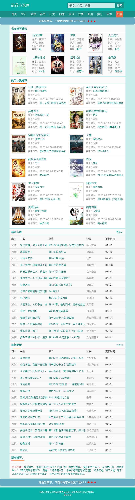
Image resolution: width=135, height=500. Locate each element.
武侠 (33, 14)
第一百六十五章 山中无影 (53, 127)
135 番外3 (103, 151)
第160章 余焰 (56, 258)
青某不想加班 (93, 417)
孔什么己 (91, 410)
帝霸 (72, 35)
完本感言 (44, 175)
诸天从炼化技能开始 (31, 410)
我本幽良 (91, 271)
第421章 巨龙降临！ (60, 278)
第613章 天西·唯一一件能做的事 (66, 384)
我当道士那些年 (37, 159)
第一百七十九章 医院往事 (63, 364)
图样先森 (91, 291)
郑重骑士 (91, 390)
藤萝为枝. (98, 186)
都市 (42, 14)
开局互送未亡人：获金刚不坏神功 (29, 473)
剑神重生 (91, 207)
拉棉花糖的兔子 (101, 90)
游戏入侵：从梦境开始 (32, 436)
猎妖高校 (25, 390)
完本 (109, 14)
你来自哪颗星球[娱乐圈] (33, 291)
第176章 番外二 (57, 251)
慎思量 (90, 371)
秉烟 (88, 397)
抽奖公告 (44, 223)
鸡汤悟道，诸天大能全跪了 (108, 470)
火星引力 (39, 186)
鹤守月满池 (41, 90)
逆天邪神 (33, 183)
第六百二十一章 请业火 (61, 390)
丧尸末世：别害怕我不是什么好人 (67, 473)
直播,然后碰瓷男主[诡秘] (34, 397)
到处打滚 (91, 423)
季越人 (90, 404)
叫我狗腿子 (92, 364)
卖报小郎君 (41, 211)
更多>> (120, 232)
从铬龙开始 (26, 258)
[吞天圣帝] (19, 35)
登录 (119, 14)
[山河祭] (95, 57)
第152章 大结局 (57, 271)
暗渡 (88, 159)
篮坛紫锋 (75, 57)
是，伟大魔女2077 (30, 377)
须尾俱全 (91, 384)
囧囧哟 (90, 311)
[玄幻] (14, 258)
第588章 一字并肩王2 (109, 127)
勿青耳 (90, 251)
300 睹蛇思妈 (56, 423)
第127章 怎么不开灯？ (61, 284)
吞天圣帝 (37, 35)
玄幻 (23, 14)
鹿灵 (95, 162)
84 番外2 (54, 291)
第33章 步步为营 (58, 297)
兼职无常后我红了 (96, 87)
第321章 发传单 (57, 264)
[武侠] (14, 245)
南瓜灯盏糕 (92, 430)
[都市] (14, 284)
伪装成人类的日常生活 (32, 423)
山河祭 (112, 57)
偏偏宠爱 (91, 183)
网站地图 (67, 495)
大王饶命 (113, 35)
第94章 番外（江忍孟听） (111, 199)
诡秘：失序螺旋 (29, 311)
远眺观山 (91, 264)
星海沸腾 (25, 357)
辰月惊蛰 (91, 357)
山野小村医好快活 (96, 111)
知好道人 (91, 324)
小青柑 (90, 278)
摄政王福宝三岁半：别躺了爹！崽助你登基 (58, 466)
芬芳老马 (91, 450)
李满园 (90, 297)
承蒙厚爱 (25, 251)
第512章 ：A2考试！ (60, 377)
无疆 (88, 135)
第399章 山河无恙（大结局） (65, 337)
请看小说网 (20, 5)
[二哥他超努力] (19, 57)
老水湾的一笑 (42, 114)
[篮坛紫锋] (57, 57)
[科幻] (14, 264)
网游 (61, 14)
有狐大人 (97, 138)
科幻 (71, 14)
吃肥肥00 (91, 436)
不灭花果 (91, 245)
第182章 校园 (56, 443)
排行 (99, 14)
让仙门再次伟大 (37, 87)
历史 (52, 14)
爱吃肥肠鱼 (92, 337)
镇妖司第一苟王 (29, 330)
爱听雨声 (91, 330)
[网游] (14, 364)
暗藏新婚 (25, 443)
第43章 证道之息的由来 (62, 450)
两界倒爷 (33, 111)
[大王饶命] (95, 35)
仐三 (37, 162)
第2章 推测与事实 (58, 311)
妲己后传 (25, 297)
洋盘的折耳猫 (93, 317)
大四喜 (90, 304)
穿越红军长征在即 (38, 135)
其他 (90, 14)
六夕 (95, 114)
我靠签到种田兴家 (30, 317)
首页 (14, 14)
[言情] (14, 251)
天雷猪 (96, 211)
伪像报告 (25, 384)
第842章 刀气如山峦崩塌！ (64, 410)
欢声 (88, 258)
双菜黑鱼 (91, 443)
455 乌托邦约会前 (59, 397)
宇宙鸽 (90, 377)
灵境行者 (33, 207)
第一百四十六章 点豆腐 (61, 317)
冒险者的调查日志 (30, 417)
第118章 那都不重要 (60, 436)
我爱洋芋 (39, 138)
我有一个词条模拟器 (31, 324)
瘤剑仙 (24, 450)
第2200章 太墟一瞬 (50, 199)
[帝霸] (57, 35)
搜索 (119, 5)
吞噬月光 (25, 284)
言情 (80, 14)
